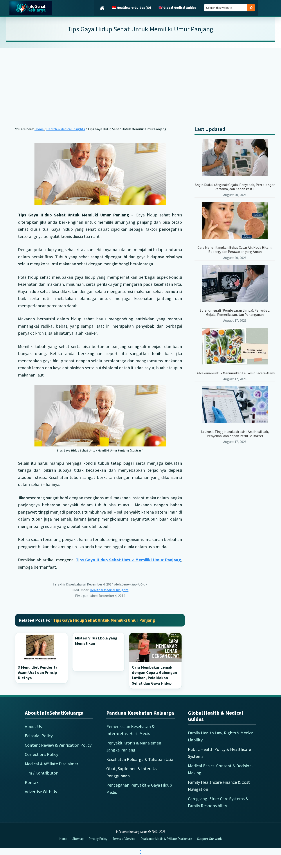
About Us (33, 726)
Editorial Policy (39, 735)
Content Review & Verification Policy (58, 745)
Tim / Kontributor (41, 773)
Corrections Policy (41, 754)
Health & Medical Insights (109, 590)
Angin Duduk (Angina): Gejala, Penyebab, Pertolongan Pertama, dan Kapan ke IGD (235, 186)
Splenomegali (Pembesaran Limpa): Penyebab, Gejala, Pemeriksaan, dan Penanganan (235, 312)
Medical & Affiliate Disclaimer (51, 763)
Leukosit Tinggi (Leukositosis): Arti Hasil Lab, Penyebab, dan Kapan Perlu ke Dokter (235, 433)
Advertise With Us (41, 791)
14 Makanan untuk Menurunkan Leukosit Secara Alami (235, 373)
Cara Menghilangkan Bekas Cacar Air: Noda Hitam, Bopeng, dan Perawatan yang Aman (235, 249)
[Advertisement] (140, 80)
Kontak (31, 782)
